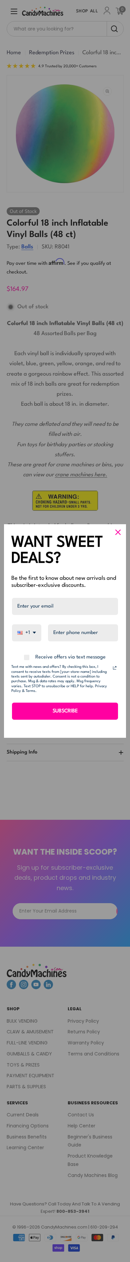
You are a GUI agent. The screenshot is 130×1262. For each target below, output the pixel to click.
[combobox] (26, 633)
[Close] (118, 532)
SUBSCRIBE (65, 711)
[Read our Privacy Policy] (115, 668)
